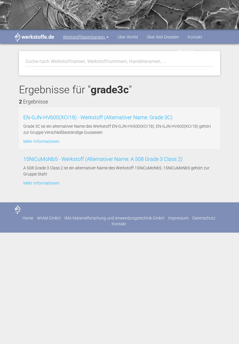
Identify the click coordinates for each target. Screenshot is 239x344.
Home (27, 218)
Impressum (178, 218)
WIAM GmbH (49, 218)
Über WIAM (127, 37)
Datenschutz (203, 218)
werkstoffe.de (38, 37)
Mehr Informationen (41, 141)
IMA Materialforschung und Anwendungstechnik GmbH (114, 218)
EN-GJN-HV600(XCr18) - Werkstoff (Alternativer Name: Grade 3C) (98, 117)
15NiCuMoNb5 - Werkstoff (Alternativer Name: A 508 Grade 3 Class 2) (102, 159)
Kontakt (195, 37)
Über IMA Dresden (163, 37)
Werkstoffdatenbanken (84, 37)
